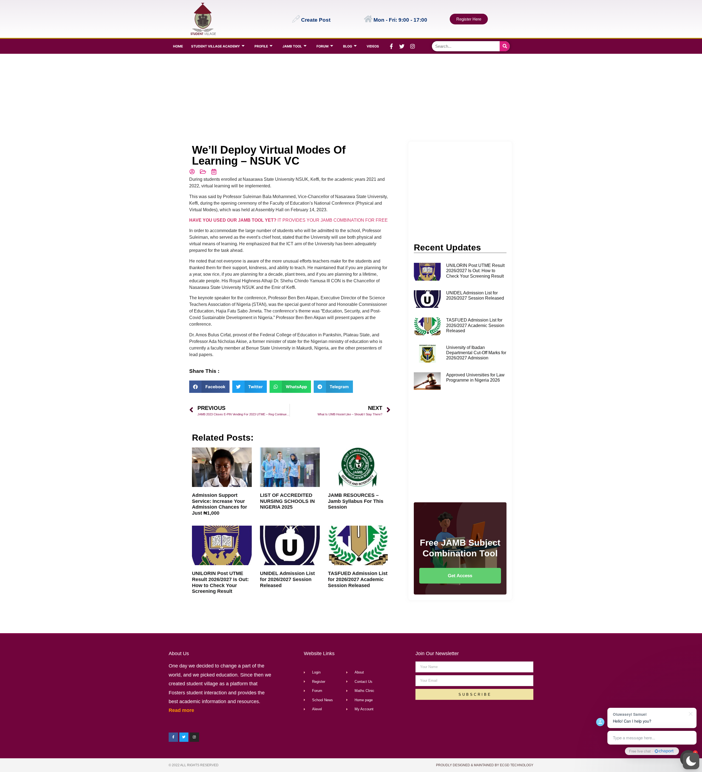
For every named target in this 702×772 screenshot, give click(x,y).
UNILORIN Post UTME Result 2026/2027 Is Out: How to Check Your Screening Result (220, 582)
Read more (181, 710)
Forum (322, 46)
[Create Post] (296, 19)
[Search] (505, 46)
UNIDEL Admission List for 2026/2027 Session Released (287, 579)
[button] (691, 761)
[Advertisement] (350, 97)
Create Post (315, 20)
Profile (261, 46)
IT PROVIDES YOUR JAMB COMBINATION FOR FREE (288, 220)
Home (178, 46)
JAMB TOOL (292, 46)
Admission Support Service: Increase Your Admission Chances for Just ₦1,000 (219, 504)
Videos (373, 46)
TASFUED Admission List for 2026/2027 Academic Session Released (357, 579)
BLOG (347, 46)
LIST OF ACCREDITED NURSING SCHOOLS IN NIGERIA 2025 (287, 501)
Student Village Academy (215, 46)
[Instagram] (412, 46)
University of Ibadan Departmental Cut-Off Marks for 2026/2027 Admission (476, 352)
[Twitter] (402, 46)
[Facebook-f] (391, 46)
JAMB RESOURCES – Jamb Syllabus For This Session (355, 501)
